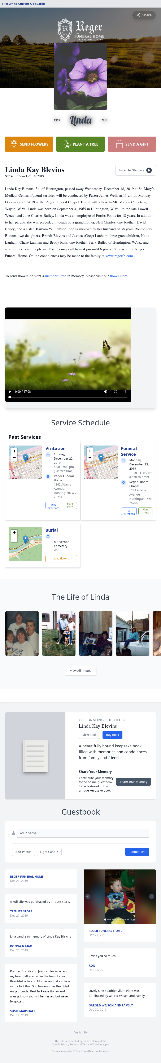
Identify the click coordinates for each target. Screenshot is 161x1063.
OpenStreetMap (85, 1051)
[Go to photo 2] (108, 919)
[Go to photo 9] (125, 919)
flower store (118, 275)
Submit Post (137, 852)
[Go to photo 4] (113, 919)
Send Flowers (61, 558)
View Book (89, 735)
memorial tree (55, 275)
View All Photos (80, 671)
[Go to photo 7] (120, 919)
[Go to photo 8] (123, 919)
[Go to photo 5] (115, 919)
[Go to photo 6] (118, 919)
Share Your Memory (133, 782)
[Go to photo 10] (128, 919)
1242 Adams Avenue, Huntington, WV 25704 (65, 490)
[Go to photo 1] (105, 919)
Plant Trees (70, 505)
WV (56, 550)
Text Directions (53, 506)
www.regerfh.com (119, 255)
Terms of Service (92, 1044)
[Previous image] (87, 896)
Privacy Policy (69, 1044)
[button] (25, 458)
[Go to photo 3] (110, 919)
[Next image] (151, 896)
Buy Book (112, 735)
